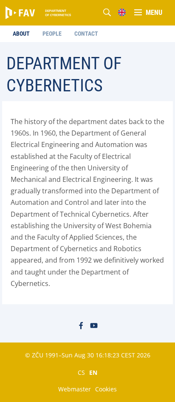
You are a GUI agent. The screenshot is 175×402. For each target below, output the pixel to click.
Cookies (106, 389)
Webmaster (74, 389)
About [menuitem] (21, 33)
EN (93, 372)
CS (81, 372)
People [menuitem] (52, 33)
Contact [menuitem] (86, 33)
